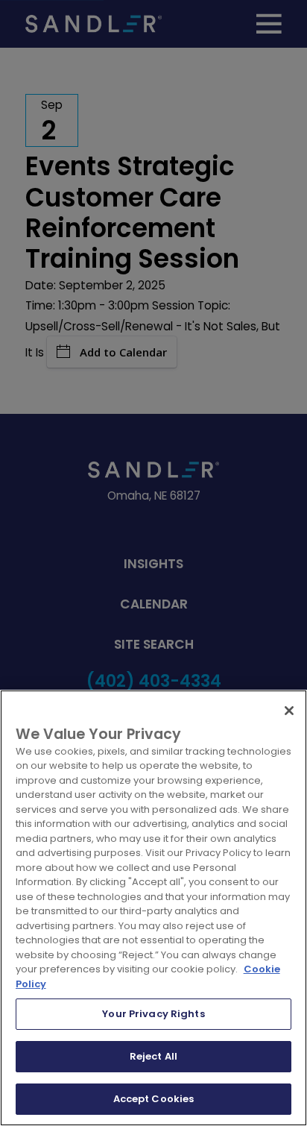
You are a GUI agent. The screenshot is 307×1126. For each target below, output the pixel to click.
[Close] (289, 710)
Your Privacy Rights (153, 1014)
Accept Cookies (153, 1099)
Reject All (153, 1056)
